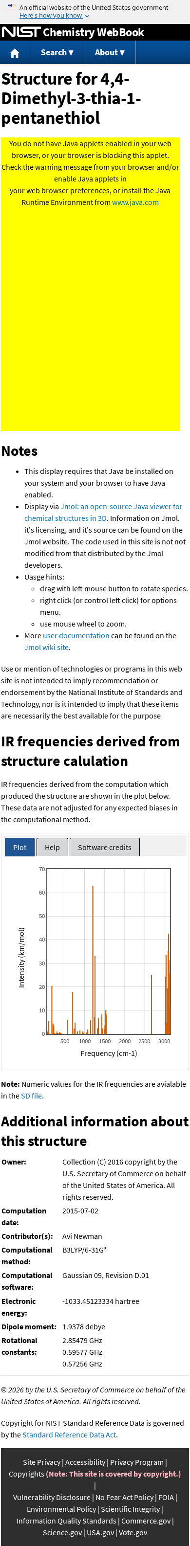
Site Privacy (41, 1462)
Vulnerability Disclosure (52, 1497)
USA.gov (100, 1532)
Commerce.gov (146, 1520)
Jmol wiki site (46, 647)
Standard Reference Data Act (69, 1434)
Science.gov (62, 1532)
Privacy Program (137, 1462)
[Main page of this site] (15, 53)
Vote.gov (133, 1532)
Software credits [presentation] (105, 847)
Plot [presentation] (19, 847)
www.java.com (135, 202)
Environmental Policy (61, 1509)
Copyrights (26, 1474)
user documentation (76, 635)
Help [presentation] (52, 847)
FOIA (166, 1497)
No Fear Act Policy (124, 1497)
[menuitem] (15, 53)
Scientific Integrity (130, 1509)
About (106, 52)
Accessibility (85, 1462)
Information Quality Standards (66, 1520)
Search (54, 52)
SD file (31, 1095)
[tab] (20, 847)
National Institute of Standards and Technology (21, 32)
